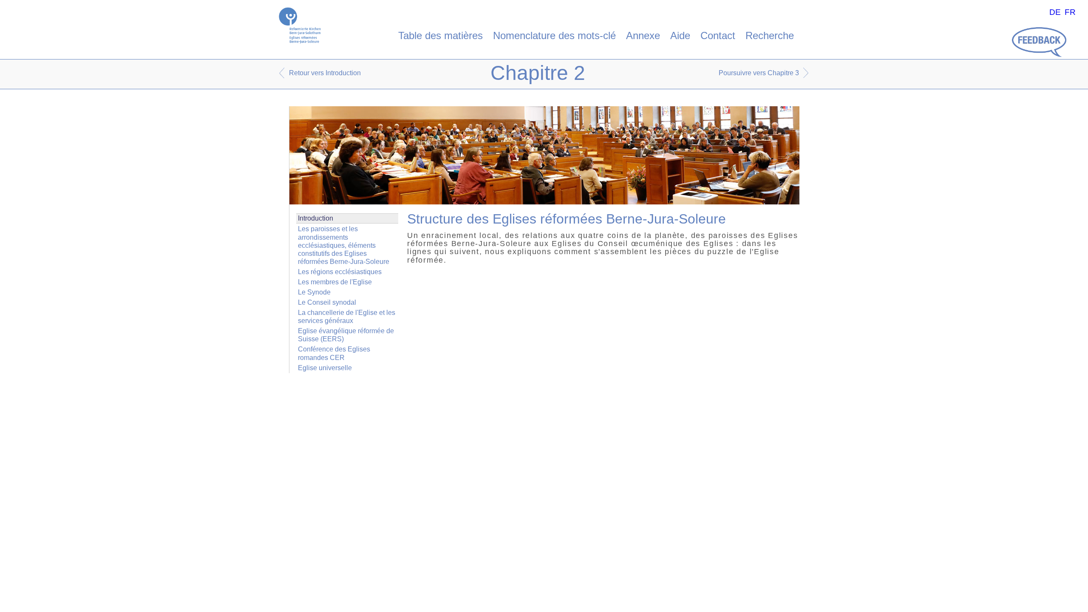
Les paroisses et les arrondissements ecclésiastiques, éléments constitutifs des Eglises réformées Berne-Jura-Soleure (343, 245)
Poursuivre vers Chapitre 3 (759, 72)
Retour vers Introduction (325, 72)
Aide (680, 35)
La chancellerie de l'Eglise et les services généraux (346, 316)
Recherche (769, 35)
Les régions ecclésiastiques (340, 271)
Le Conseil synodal (327, 302)
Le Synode (314, 292)
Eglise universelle (325, 367)
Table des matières (440, 35)
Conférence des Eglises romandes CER (334, 353)
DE (1055, 12)
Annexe (643, 35)
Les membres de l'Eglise (335, 282)
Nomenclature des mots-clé (554, 35)
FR (1070, 12)
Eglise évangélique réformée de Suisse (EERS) (346, 335)
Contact (717, 35)
